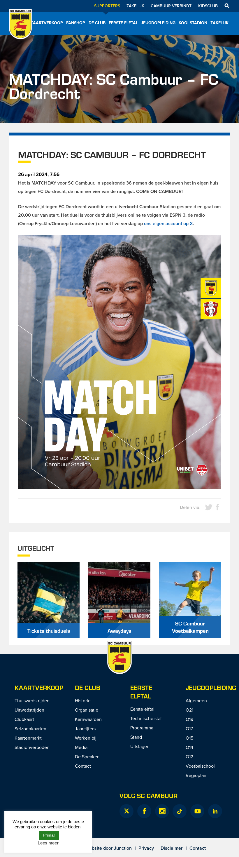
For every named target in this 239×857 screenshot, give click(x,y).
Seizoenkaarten (30, 728)
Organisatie (86, 710)
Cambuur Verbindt (171, 6)
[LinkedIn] (215, 811)
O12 (189, 756)
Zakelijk (135, 6)
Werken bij (85, 738)
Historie (83, 700)
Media (81, 747)
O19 (189, 719)
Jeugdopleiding (158, 23)
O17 (189, 728)
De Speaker (87, 756)
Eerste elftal (123, 23)
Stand (136, 737)
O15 (189, 738)
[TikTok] (180, 811)
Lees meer (48, 842)
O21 (189, 710)
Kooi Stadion (193, 23)
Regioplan (196, 775)
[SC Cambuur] (20, 32)
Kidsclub (208, 6)
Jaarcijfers (85, 728)
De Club (97, 23)
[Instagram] (162, 811)
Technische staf (146, 718)
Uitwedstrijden (29, 710)
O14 (189, 747)
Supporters (107, 6)
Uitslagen (140, 746)
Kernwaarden (88, 719)
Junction (123, 848)
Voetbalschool (200, 766)
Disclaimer (172, 848)
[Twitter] (126, 811)
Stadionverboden (32, 747)
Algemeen (196, 700)
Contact (83, 766)
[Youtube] (197, 811)
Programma (141, 727)
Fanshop (75, 23)
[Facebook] (144, 811)
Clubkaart (24, 719)
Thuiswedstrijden (32, 700)
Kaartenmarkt (28, 738)
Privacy (146, 848)
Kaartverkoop (46, 23)
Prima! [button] (49, 835)
